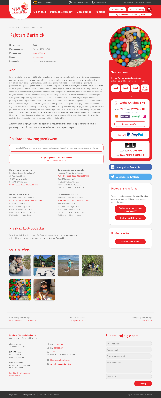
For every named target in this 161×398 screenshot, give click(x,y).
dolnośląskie (38, 57)
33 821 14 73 (57, 351)
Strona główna (14, 27)
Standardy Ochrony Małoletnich (50, 395)
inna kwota (145, 88)
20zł (125, 88)
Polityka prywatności (28, 395)
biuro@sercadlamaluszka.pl (60, 360)
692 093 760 (58, 344)
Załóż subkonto (128, 2)
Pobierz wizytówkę (130, 123)
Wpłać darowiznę (136, 9)
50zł (135, 88)
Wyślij (143, 383)
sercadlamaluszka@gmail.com (61, 364)
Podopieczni (25, 27)
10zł (115, 88)
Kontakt (100, 11)
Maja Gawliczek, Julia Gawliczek (22, 320)
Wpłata (122, 134)
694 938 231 (58, 348)
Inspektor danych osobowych (20, 373)
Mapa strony (13, 395)
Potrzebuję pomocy (61, 11)
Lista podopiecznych (78, 320)
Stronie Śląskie (39, 52)
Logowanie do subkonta (143, 2)
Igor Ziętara (147, 320)
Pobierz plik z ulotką (130, 241)
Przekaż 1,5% (117, 9)
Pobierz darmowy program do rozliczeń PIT (130, 209)
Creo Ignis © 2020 (146, 395)
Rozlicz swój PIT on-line (130, 217)
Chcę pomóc (84, 11)
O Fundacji (39, 11)
